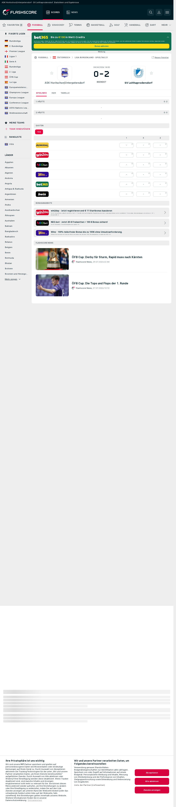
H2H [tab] (54, 93)
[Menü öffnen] (167, 12)
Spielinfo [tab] (41, 93)
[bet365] (42, 184)
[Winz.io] (42, 174)
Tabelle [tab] (65, 93)
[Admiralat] (42, 145)
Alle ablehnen (152, 781)
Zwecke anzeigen (152, 790)
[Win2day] (42, 155)
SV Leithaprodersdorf (138, 82)
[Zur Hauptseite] (22, 12)
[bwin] (42, 194)
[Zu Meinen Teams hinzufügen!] (51, 73)
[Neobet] (42, 165)
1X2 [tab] (39, 132)
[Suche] (150, 12)
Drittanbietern (35, 800)
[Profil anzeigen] (64, 73)
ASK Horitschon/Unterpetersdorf (65, 82)
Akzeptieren (152, 773)
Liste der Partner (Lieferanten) (89, 785)
